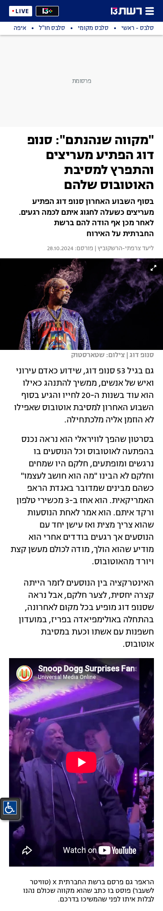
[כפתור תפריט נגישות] (10, 807)
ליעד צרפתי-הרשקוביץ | (123, 248)
